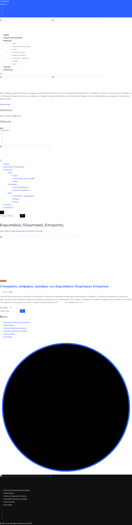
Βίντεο (15, 64)
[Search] (1, 74)
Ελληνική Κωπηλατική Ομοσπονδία (17, 322)
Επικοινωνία (8, 70)
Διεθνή (15, 49)
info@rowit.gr (16, 116)
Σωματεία (7, 67)
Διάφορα (15, 61)
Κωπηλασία (12, 184)
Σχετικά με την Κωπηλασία (13, 38)
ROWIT (29, 523)
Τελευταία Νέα (9, 334)
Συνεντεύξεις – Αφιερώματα (21, 58)
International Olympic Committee (15, 331)
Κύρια (10, 173)
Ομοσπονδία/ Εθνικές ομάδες (22, 46)
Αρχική (6, 35)
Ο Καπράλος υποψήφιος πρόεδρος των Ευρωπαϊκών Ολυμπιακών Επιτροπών (54, 286)
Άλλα (10, 193)
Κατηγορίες (8, 41)
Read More (4, 308)
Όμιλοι (15, 43)
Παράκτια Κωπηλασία (19, 55)
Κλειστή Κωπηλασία (19, 52)
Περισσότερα (5, 104)
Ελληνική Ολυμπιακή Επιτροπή (15, 328)
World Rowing (9, 325)
